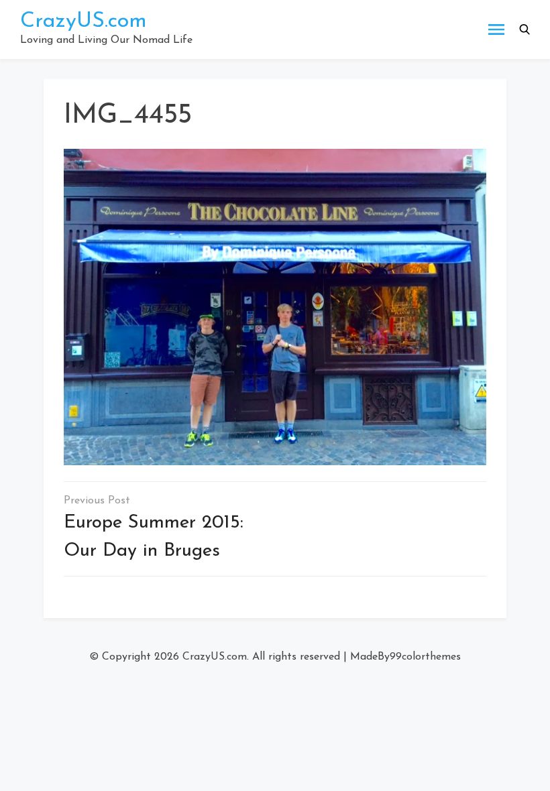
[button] (524, 29)
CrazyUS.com (83, 21)
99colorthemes (425, 657)
